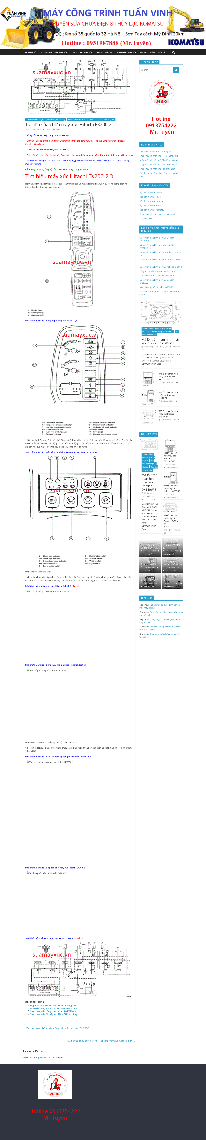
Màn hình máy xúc (126, 52)
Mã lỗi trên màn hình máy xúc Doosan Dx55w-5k (168, 414)
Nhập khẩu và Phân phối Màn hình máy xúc (159, 164)
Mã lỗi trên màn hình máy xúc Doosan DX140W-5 (161, 341)
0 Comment (60, 129)
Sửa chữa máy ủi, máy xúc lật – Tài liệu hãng (53, 1014)
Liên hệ (161, 52)
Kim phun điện (147, 52)
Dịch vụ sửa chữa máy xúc (54, 52)
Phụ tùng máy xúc (82, 52)
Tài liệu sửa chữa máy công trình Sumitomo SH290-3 (56, 1028)
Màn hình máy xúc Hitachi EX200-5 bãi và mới (54, 1008)
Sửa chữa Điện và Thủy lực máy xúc (155, 151)
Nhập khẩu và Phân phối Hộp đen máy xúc (158, 155)
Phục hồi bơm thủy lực (76, 119)
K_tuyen (48, 129)
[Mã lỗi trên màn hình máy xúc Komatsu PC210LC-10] (148, 372)
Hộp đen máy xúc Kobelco (151, 205)
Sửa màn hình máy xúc (150, 468)
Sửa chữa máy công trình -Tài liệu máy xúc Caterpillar (101, 1040)
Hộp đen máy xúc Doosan (151, 192)
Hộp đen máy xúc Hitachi (150, 196)
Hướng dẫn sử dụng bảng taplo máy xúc (157, 214)
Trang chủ (30, 52)
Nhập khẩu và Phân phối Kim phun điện (157, 168)
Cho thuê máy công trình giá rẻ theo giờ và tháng (46, 119)
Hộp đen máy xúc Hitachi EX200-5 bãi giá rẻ (53, 1005)
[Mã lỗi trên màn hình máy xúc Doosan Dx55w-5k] (148, 409)
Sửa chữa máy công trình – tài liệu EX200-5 (53, 1011)
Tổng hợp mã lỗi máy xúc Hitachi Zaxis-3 (157, 271)
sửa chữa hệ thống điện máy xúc (101, 119)
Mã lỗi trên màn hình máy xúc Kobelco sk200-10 (168, 395)
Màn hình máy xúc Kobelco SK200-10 (156, 287)
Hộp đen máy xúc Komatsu (151, 209)
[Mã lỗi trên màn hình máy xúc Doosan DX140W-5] (161, 303)
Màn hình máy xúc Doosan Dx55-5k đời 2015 (159, 275)
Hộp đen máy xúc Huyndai (151, 201)
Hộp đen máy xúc (105, 52)
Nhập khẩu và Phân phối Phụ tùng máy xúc (158, 160)
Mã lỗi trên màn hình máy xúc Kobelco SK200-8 (160, 267)
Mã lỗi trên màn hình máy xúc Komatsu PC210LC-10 (168, 376)
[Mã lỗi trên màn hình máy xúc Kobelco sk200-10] (148, 391)
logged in (40, 1057)
